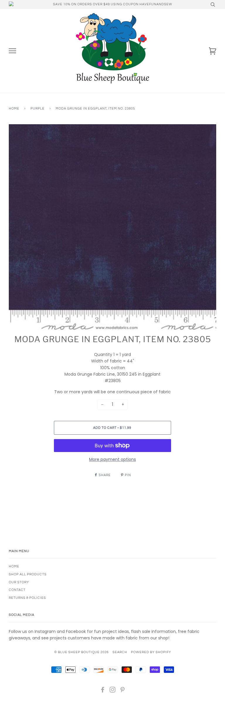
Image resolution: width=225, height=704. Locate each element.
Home (14, 108)
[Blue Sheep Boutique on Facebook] (103, 691)
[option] (112, 228)
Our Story (19, 582)
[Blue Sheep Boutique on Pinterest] (123, 691)
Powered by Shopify (151, 652)
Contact (17, 590)
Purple (37, 108)
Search (119, 652)
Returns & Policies (27, 597)
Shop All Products (28, 574)
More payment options (112, 459)
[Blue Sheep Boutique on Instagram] (113, 691)
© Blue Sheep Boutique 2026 (81, 652)
